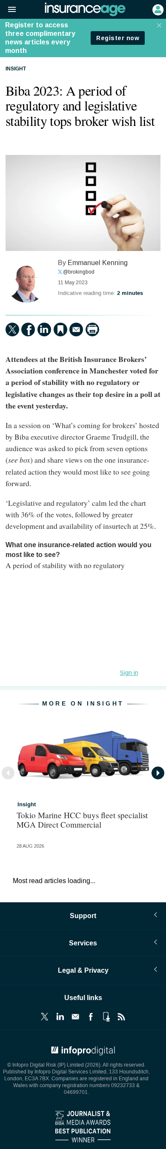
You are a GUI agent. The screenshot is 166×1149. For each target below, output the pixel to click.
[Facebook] (28, 329)
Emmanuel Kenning (98, 263)
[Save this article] (60, 329)
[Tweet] (12, 329)
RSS (121, 1017)
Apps (106, 1017)
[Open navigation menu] (8, 10)
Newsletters (75, 1017)
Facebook (91, 1017)
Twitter (45, 1017)
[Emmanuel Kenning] (27, 281)
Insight (16, 69)
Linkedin (60, 1017)
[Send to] (76, 329)
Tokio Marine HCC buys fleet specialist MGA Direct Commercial (82, 819)
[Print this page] (92, 329)
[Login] (157, 9)
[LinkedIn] (44, 329)
